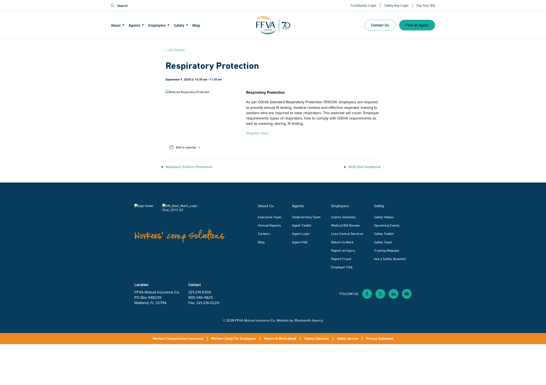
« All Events (175, 50)
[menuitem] (120, 25)
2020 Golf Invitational (364, 166)
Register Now (257, 133)
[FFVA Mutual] (273, 25)
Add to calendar (186, 147)
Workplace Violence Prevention (189, 166)
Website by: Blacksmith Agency (300, 320)
